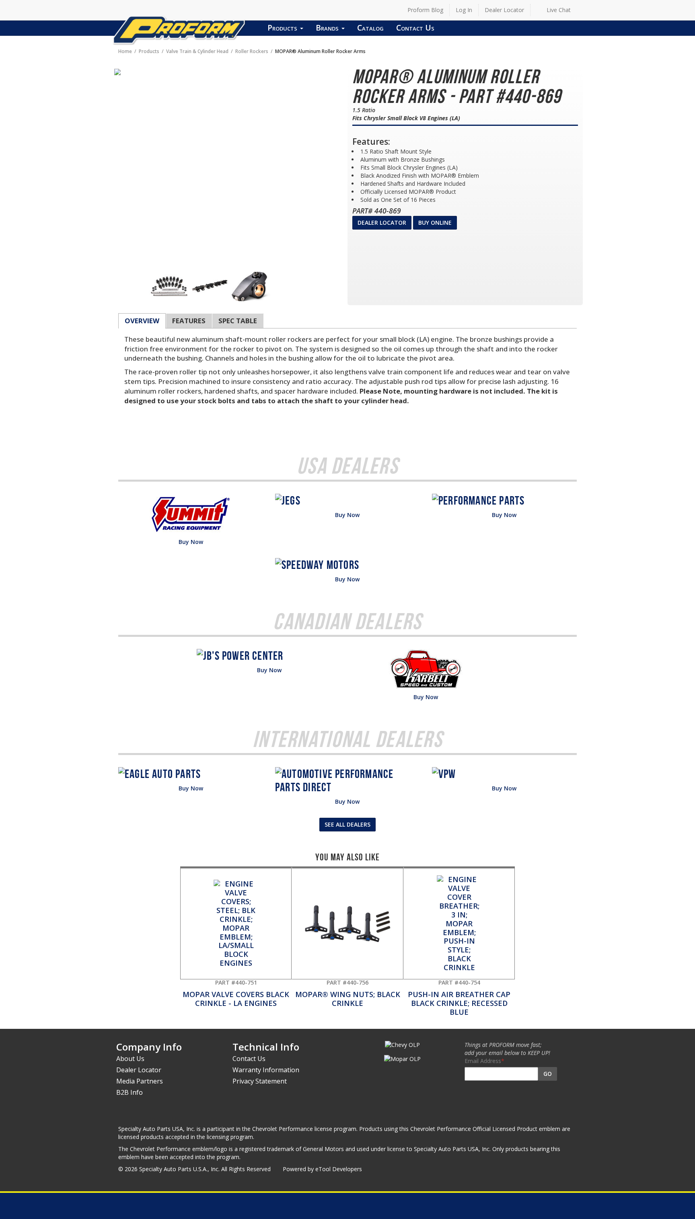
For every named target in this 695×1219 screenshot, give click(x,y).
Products (283, 27)
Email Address (483, 1061)
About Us (130, 1058)
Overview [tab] (142, 320)
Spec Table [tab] (237, 320)
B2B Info (129, 1092)
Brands (328, 27)
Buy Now (191, 542)
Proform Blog (425, 10)
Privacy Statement (259, 1081)
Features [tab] (189, 320)
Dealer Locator (504, 10)
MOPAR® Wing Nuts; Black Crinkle (347, 993)
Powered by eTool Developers (322, 1169)
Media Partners (139, 1081)
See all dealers (347, 824)
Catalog (370, 27)
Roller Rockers (251, 51)
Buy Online (435, 222)
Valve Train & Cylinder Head (197, 51)
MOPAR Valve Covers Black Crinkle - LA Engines (236, 993)
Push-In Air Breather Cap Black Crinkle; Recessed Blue (459, 997)
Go (547, 1073)
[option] (169, 286)
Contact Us (415, 27)
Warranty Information (265, 1069)
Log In (464, 10)
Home (125, 51)
